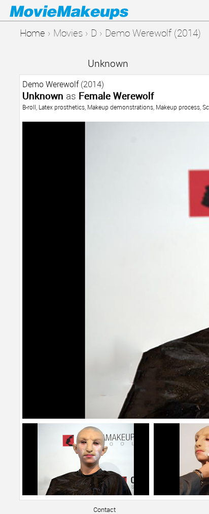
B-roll (29, 107)
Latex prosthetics (62, 107)
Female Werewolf (116, 95)
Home (32, 32)
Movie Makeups (84, 11)
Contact (104, 509)
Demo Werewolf (50, 84)
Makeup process (178, 107)
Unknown (108, 63)
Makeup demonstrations (120, 107)
